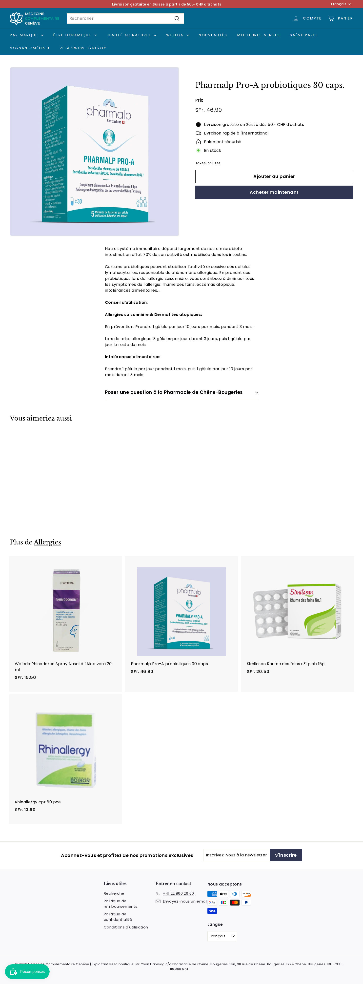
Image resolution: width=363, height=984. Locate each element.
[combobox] (125, 18)
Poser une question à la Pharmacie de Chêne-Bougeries (174, 392)
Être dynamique (73, 35)
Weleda (175, 35)
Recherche (114, 893)
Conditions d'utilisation (126, 927)
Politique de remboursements (121, 903)
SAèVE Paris (303, 35)
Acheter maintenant (274, 192)
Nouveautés (213, 35)
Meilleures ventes (258, 35)
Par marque (25, 35)
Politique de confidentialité (118, 916)
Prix (199, 100)
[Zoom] (94, 151)
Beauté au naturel (130, 35)
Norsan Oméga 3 (30, 48)
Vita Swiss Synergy (83, 48)
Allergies (47, 542)
